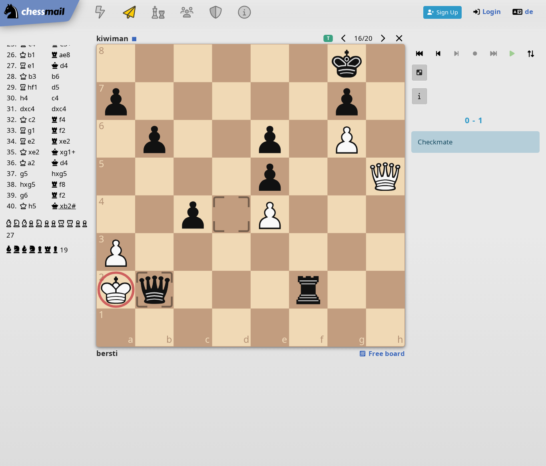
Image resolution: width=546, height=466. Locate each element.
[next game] (383, 38)
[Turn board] (530, 53)
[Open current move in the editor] (419, 72)
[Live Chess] (100, 13)
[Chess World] (157, 13)
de (529, 11)
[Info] (244, 13)
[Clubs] (215, 13)
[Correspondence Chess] (129, 13)
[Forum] (186, 13)
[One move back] (438, 53)
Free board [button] (386, 353)
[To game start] (419, 53)
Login (491, 11)
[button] (9, 223)
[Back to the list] (399, 38)
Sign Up (447, 12)
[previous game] (343, 38)
